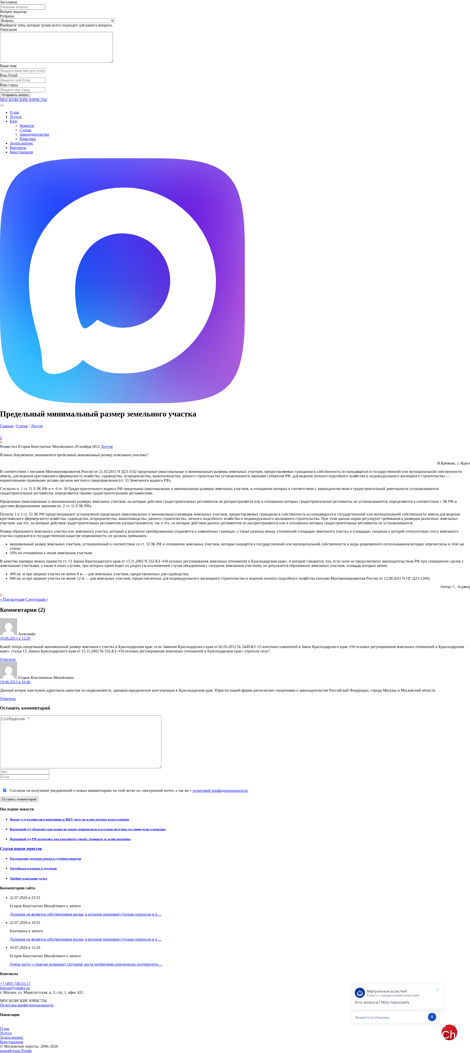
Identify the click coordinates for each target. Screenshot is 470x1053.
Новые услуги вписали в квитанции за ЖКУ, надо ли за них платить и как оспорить (69, 819)
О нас (14, 112)
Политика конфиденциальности (27, 1005)
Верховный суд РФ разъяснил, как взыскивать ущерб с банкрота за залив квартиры (70, 839)
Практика (28, 139)
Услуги (16, 117)
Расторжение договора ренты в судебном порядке (45, 858)
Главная (6, 426)
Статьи (25, 130)
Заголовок (8, 2)
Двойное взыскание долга (28, 878)
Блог (14, 121)
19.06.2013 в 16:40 (15, 682)
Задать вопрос (21, 143)
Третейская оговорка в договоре (33, 868)
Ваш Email (8, 75)
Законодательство (34, 134)
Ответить (8, 659)
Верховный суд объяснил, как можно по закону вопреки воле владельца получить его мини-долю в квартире (88, 829)
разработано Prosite (16, 1051)
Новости (27, 125)
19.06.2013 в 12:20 (15, 638)
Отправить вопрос (15, 95)
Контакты (18, 148)
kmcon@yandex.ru (15, 988)
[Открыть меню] (2, 105)
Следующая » (36, 599)
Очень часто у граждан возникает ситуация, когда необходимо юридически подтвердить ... (86, 964)
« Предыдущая (12, 599)
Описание (8, 29)
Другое (37, 426)
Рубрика (7, 16)
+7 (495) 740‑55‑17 (15, 983)
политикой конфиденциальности (220, 790)
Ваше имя (8, 66)
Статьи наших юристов (21, 848)
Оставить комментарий (19, 799)
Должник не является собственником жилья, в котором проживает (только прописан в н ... (85, 914)
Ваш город (9, 85)
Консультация (21, 152)
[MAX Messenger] (122, 402)
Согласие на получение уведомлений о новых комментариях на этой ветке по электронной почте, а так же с (128, 790)
